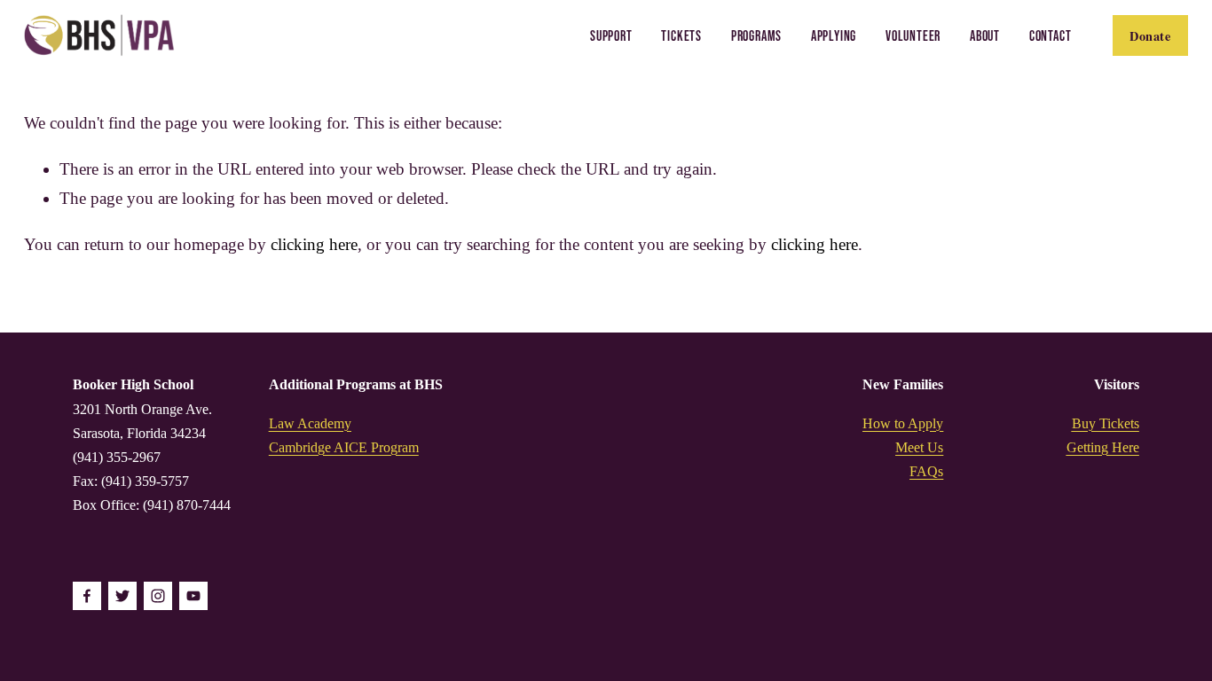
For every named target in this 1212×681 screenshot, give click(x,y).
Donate (1149, 36)
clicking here (314, 244)
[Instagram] (158, 596)
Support (611, 35)
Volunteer (912, 35)
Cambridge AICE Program (344, 447)
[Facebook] (87, 596)
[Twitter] (122, 596)
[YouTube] (193, 596)
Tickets (681, 35)
